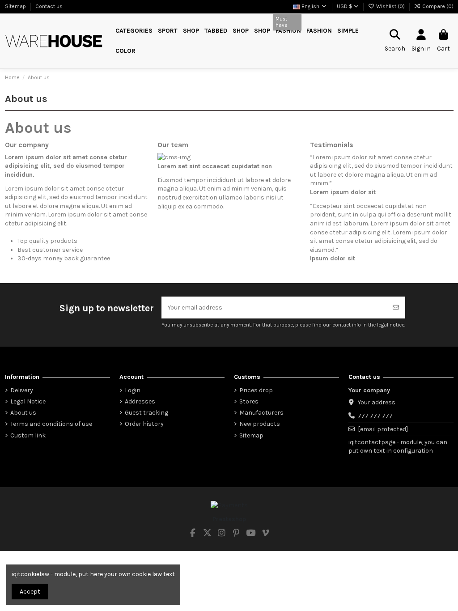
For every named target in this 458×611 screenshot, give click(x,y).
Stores (249, 401)
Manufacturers (261, 412)
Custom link (28, 435)
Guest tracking (146, 412)
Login (132, 390)
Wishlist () (390, 6)
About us (23, 412)
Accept (30, 591)
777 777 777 (375, 416)
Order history (144, 424)
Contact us (49, 6)
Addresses (140, 401)
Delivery (21, 390)
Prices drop (256, 390)
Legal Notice (28, 401)
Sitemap (16, 6)
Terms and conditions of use (51, 424)
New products (259, 424)
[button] (167, 31)
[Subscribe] (395, 307)
